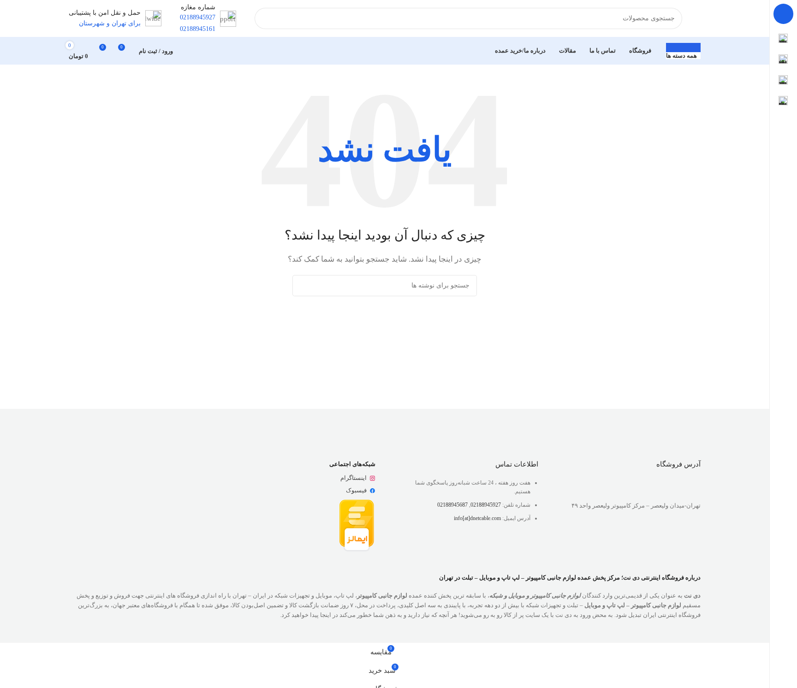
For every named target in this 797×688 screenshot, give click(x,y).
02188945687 (452, 505)
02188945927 (485, 505)
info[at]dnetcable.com (477, 518)
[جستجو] (265, 18)
